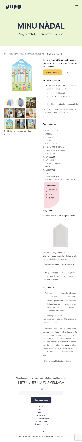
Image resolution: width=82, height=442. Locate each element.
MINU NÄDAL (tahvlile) (54, 54)
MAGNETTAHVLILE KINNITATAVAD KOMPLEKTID (27, 54)
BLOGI (41, 413)
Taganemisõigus (41, 421)
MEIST (41, 410)
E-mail (41, 389)
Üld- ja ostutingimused (41, 418)
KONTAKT (41, 415)
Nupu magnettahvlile (65, 216)
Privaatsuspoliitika (41, 424)
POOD (6, 54)
